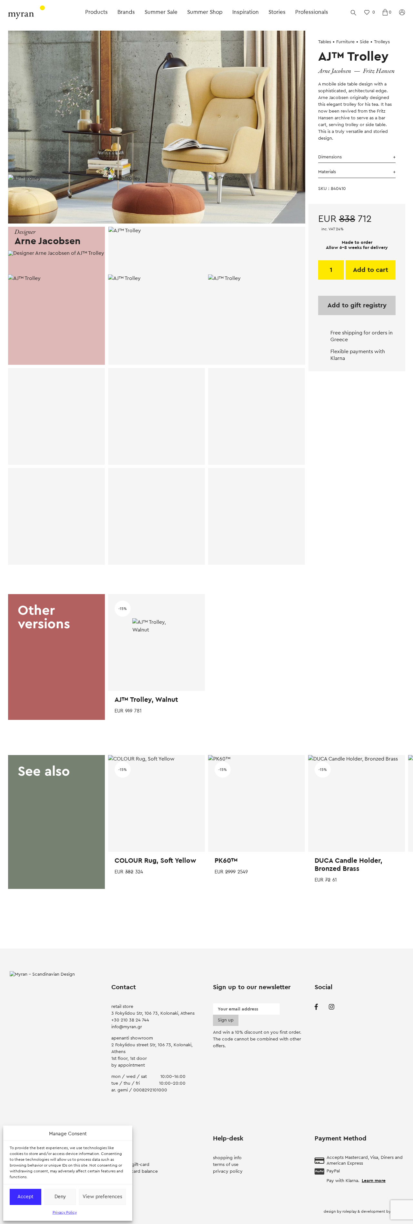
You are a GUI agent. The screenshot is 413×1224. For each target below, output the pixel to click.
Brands (126, 12)
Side (364, 42)
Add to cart (370, 270)
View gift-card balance (134, 1171)
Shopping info (227, 1158)
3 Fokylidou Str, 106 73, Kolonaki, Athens (153, 1013)
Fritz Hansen (379, 71)
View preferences (102, 1196)
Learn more (374, 1181)
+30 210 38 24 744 (130, 1020)
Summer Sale (161, 12)
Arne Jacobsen (334, 71)
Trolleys (382, 42)
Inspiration (245, 12)
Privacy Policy (65, 1212)
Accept (25, 1196)
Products (96, 12)
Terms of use (225, 1164)
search (353, 12)
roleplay (350, 1211)
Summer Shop (205, 12)
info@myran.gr (126, 1027)
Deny (60, 1196)
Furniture (345, 42)
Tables (324, 42)
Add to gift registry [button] (357, 305)
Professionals (311, 12)
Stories (277, 12)
